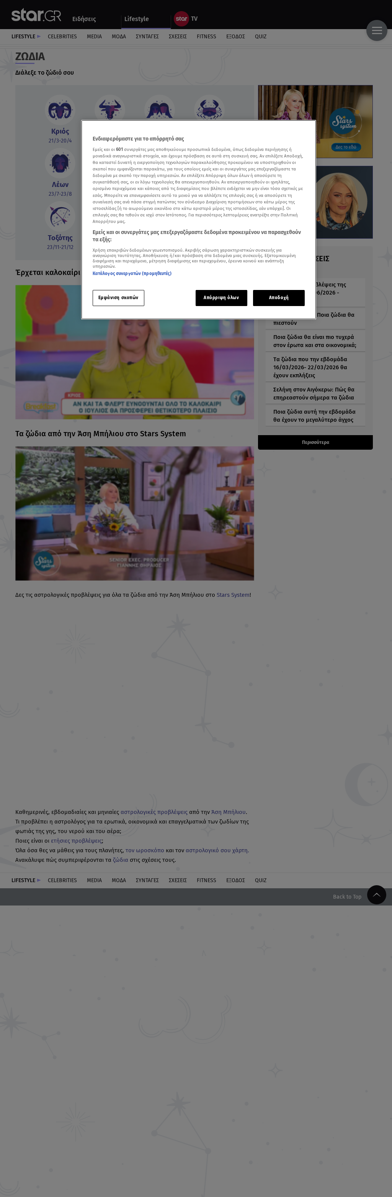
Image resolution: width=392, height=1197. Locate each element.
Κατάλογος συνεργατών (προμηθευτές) (132, 273)
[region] (198, 220)
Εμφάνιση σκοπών (118, 297)
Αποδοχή (279, 297)
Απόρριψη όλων (221, 297)
